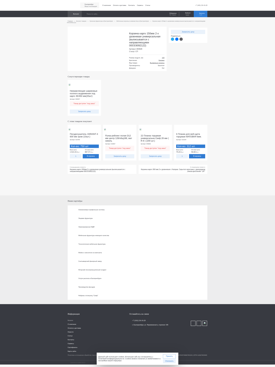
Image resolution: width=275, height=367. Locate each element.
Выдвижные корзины (157, 63)
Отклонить (169, 361)
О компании (106, 5)
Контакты (131, 5)
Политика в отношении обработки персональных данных (88, 355)
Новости (70, 332)
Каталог (70, 320)
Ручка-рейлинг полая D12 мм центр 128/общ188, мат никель (118, 138)
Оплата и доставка (119, 5)
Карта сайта (72, 351)
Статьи (147, 5)
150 (163, 58)
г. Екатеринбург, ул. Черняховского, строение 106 (150, 325)
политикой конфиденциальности (111, 359)
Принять (169, 356)
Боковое (161, 60)
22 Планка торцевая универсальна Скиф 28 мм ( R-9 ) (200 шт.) (155, 138)
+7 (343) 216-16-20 (201, 5)
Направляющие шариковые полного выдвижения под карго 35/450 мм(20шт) (83, 93)
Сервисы (140, 5)
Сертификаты (72, 347)
